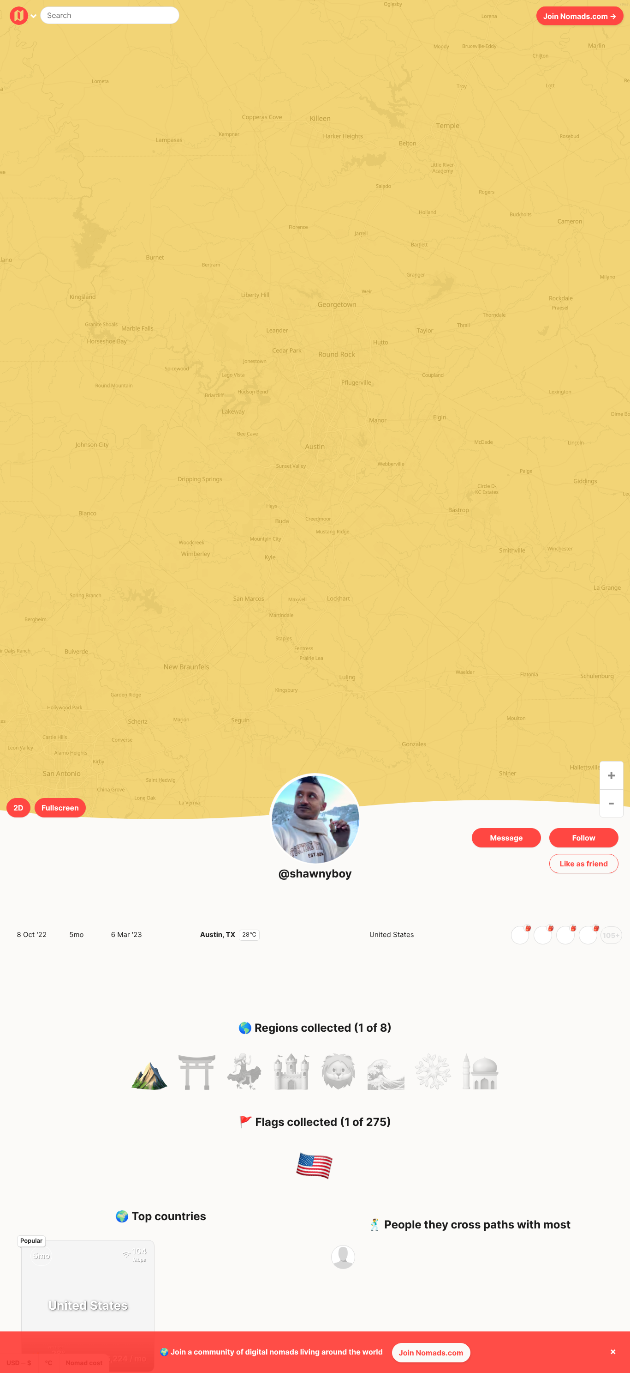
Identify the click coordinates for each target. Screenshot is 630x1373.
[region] (315, 453)
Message (506, 837)
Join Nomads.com (431, 1352)
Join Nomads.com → (580, 15)
